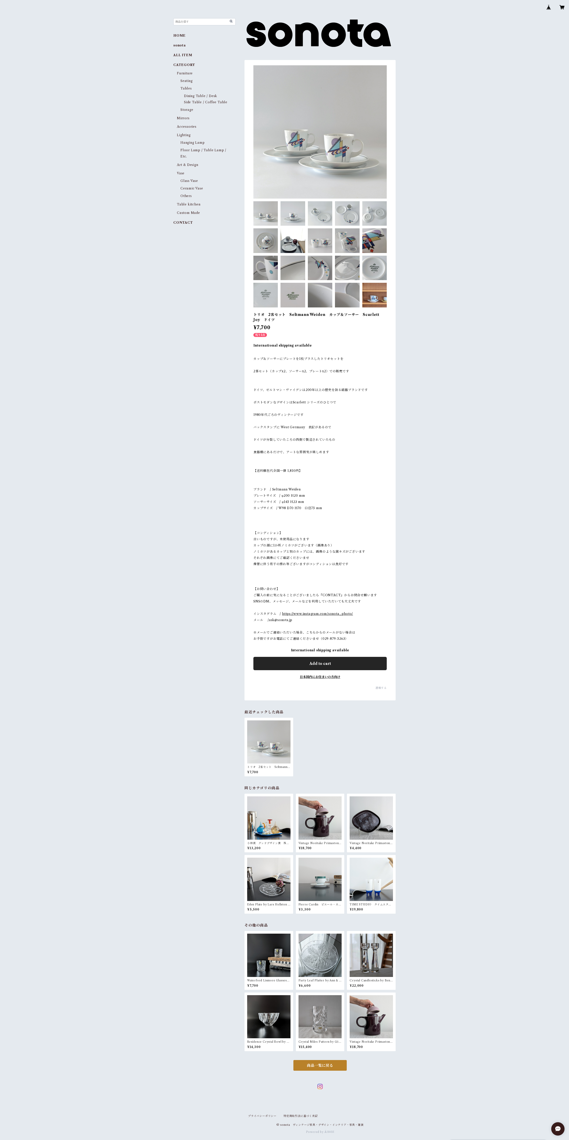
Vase (180, 173)
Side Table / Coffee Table (205, 102)
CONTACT (183, 223)
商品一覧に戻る (320, 1065)
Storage (186, 110)
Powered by (315, 1132)
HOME (179, 36)
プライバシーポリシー (262, 1116)
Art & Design (187, 165)
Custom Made (188, 213)
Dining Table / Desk (200, 96)
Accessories (186, 127)
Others (186, 196)
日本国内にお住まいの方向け (320, 677)
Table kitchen (188, 204)
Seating (186, 81)
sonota (179, 45)
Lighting (183, 135)
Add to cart (320, 663)
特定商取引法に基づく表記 (301, 1116)
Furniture (185, 73)
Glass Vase (189, 181)
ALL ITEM (182, 55)
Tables (186, 88)
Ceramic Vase (191, 188)
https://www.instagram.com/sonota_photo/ (317, 614)
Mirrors (183, 118)
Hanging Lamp (192, 143)
